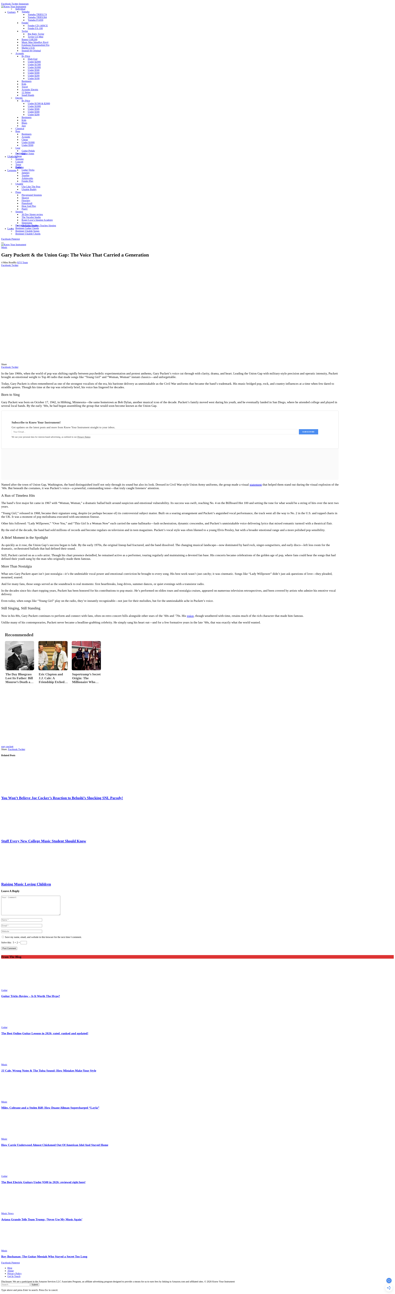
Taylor (25, 31)
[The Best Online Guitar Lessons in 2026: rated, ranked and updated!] (197, 1013)
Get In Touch (13, 1276)
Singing (19, 211)
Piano (18, 192)
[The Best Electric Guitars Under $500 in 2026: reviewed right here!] (197, 1162)
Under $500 (27, 145)
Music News (7, 1213)
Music (4, 247)
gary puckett (7, 746)
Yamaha (25, 11)
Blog (9, 1268)
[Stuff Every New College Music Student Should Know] (170, 819)
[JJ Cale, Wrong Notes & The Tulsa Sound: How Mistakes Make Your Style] (197, 1050)
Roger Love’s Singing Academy (37, 220)
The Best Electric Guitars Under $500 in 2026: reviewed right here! (43, 1182)
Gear (17, 148)
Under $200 (34, 114)
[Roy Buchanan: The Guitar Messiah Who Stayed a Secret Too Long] (197, 1236)
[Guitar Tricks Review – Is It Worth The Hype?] (197, 976)
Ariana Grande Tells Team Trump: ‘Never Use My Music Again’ (41, 1219)
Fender (25, 22)
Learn (10, 228)
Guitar (18, 167)
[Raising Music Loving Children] (170, 862)
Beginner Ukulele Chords (27, 233)
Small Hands (28, 95)
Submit (35, 1284)
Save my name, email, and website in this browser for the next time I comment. (43, 937)
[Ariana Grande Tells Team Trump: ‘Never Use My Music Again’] (197, 1199)
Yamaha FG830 (35, 20)
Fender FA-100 (35, 28)
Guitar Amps (28, 153)
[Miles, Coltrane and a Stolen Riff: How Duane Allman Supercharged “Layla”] (197, 1088)
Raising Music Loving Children (26, 884)
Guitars (11, 12)
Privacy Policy (14, 1273)
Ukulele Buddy (29, 189)
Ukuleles (12, 156)
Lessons (11, 170)
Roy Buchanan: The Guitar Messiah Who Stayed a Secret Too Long (44, 1256)
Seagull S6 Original (31, 50)
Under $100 (34, 78)
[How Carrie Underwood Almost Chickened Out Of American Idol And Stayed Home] (197, 1125)
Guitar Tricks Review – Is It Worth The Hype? (30, 996)
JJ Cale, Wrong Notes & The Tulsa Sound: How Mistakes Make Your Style (48, 1070)
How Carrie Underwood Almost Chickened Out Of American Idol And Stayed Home (54, 1145)
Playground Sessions (32, 195)
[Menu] (2, 242)
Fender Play (27, 181)
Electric (19, 98)
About (10, 1270)
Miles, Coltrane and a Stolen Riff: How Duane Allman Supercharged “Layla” (50, 1107)
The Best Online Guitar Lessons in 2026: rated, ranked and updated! (44, 1033)
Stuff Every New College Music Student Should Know (43, 841)
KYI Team (22, 262)
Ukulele (19, 184)
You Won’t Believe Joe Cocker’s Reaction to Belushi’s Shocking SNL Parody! (62, 798)
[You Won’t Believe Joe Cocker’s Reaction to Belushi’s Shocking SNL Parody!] (170, 776)
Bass (17, 131)
